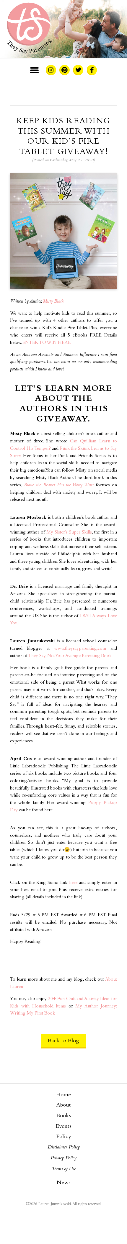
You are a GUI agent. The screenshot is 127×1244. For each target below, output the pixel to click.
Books (63, 1116)
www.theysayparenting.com (80, 648)
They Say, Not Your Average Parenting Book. (70, 656)
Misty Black (53, 301)
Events (63, 1126)
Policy (63, 1137)
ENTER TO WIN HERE (46, 343)
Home (63, 1095)
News (64, 1183)
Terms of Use (63, 1169)
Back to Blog (63, 1041)
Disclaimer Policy (64, 1147)
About (63, 1105)
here (73, 883)
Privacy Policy (63, 1158)
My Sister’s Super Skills (69, 532)
